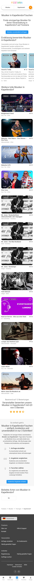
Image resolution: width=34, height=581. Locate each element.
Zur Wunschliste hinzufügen (24, 56)
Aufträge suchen (6, 557)
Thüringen (19, 509)
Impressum (10, 565)
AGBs (25, 565)
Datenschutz (18, 565)
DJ (9, 498)
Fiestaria (4, 509)
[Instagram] (19, 572)
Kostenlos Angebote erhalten (17, 482)
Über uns (4, 528)
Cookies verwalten (17, 567)
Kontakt (3, 531)
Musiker (11, 509)
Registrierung (5, 554)
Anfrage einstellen (7, 541)
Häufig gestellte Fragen (8, 544)
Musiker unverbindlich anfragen (17, 32)
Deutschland (10, 519)
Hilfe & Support (21, 528)
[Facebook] (15, 572)
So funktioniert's (22, 541)
